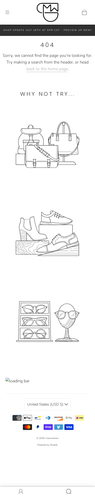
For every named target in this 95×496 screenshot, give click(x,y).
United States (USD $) (45, 404)
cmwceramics (52, 438)
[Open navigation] (11, 12)
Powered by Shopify (47, 445)
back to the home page (47, 69)
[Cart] (84, 12)
